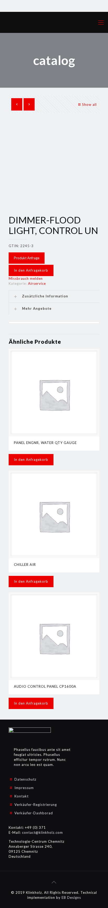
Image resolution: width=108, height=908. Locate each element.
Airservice (37, 283)
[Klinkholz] (54, 22)
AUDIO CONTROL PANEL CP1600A (45, 686)
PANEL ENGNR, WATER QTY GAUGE (45, 443)
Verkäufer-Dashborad (33, 813)
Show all (89, 104)
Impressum (24, 788)
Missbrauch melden (26, 278)
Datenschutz (25, 779)
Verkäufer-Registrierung (35, 804)
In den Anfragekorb (31, 270)
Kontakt (21, 796)
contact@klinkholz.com (42, 832)
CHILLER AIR (25, 564)
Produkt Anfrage (26, 258)
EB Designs (71, 897)
